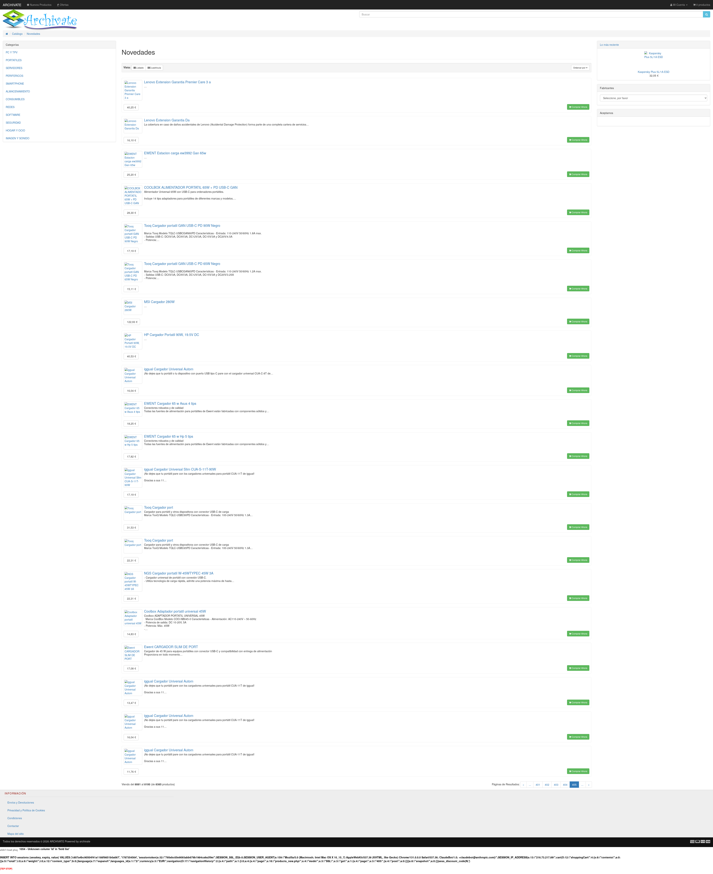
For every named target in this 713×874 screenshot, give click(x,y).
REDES (10, 107)
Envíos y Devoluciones (20, 802)
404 (565, 784)
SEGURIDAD (13, 122)
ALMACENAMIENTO (18, 91)
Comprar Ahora (579, 106)
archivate (84, 841)
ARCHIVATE (12, 4)
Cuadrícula (155, 67)
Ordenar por (579, 67)
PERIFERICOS (14, 76)
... (530, 784)
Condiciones (14, 818)
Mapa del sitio (15, 834)
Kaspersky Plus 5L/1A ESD (653, 72)
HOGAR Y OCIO (15, 130)
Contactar (13, 826)
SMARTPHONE (15, 83)
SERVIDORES (14, 68)
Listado (140, 67)
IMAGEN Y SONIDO (17, 138)
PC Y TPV (11, 52)
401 (538, 784)
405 (575, 784)
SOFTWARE (13, 115)
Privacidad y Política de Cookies (26, 810)
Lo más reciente (609, 44)
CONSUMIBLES (15, 99)
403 (556, 784)
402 (547, 784)
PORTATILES (14, 60)
